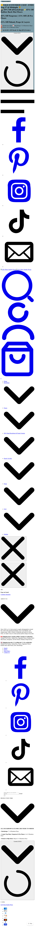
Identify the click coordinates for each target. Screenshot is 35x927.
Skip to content (6, 1)
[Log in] (17, 339)
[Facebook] (19, 144)
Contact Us (7, 652)
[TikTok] (19, 236)
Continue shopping (5, 594)
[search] (17, 301)
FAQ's (5, 649)
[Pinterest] (19, 175)
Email (20, 793)
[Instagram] (19, 205)
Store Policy (7, 651)
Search (5, 648)
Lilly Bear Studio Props (7, 904)
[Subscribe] (4, 795)
